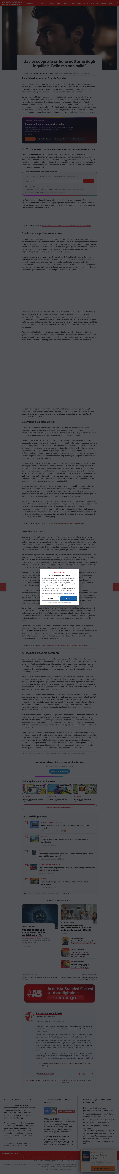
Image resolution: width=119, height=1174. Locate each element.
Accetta (68, 598)
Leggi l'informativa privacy (67, 593)
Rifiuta (50, 598)
